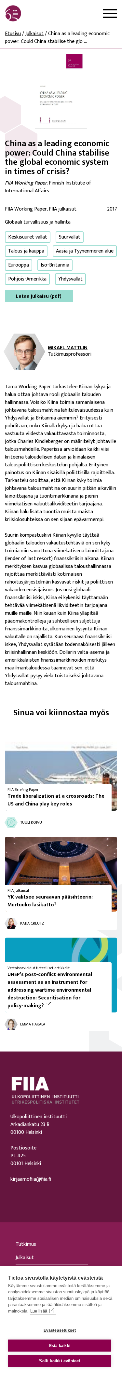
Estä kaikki (59, 1345)
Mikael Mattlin (68, 348)
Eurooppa (18, 265)
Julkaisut (34, 33)
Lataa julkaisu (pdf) (38, 296)
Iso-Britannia (55, 265)
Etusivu (13, 33)
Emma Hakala (32, 1024)
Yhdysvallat (70, 279)
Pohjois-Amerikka (27, 279)
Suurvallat (69, 237)
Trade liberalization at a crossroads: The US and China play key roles (55, 800)
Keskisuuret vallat (27, 237)
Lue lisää (38, 1311)
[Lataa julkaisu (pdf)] (61, 91)
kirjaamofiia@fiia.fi (30, 1179)
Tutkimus (26, 1244)
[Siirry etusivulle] (36, 13)
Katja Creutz (32, 923)
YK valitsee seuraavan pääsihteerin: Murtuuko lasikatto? (50, 901)
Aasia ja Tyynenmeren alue (85, 251)
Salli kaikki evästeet (59, 1360)
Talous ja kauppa (26, 251)
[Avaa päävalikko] (110, 13)
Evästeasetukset (60, 1330)
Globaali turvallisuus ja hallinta (38, 222)
